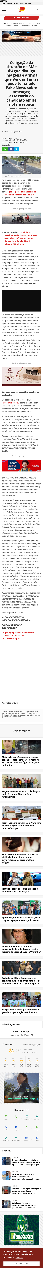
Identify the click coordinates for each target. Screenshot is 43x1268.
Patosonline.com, (10, 403)
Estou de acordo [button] (21, 1264)
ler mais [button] (19, 1258)
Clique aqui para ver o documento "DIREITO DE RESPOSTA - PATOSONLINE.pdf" (18, 635)
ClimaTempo (37, 1046)
